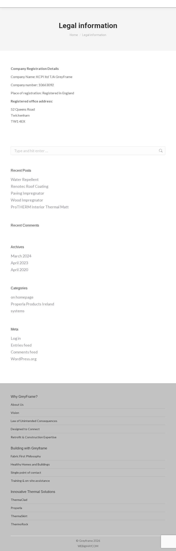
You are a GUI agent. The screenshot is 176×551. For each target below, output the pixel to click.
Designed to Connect (25, 429)
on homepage (22, 297)
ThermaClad (19, 499)
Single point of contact (26, 472)
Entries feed (21, 345)
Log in (16, 338)
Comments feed (24, 352)
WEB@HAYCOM (88, 546)
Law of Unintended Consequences (34, 421)
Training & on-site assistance (30, 480)
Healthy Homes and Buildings (30, 464)
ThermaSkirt (19, 516)
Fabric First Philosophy (26, 456)
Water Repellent (25, 179)
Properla (16, 508)
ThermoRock (19, 524)
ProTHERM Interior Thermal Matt (40, 206)
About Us (17, 404)
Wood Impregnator (27, 200)
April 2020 (19, 269)
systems (17, 310)
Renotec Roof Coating (29, 186)
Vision (15, 412)
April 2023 (19, 262)
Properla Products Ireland (32, 304)
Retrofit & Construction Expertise (33, 437)
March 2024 (21, 256)
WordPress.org (23, 358)
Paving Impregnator (27, 193)
